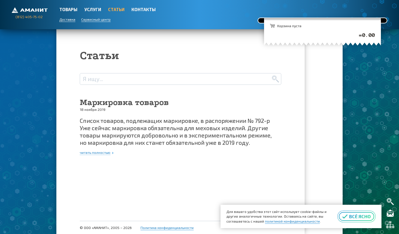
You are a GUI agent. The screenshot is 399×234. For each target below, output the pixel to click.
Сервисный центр (96, 19)
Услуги (92, 9)
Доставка (67, 19)
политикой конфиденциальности (292, 221)
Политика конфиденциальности (167, 228)
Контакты (143, 9)
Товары (68, 9)
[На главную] (30, 9)
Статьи (116, 9)
